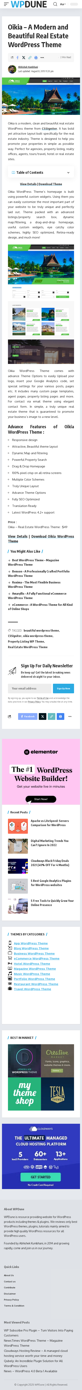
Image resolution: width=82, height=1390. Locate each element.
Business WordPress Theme (34, 953)
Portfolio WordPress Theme (34, 979)
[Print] (36, 57)
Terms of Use (43, 698)
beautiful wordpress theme (41, 630)
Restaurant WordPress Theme (36, 984)
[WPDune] (29, 4)
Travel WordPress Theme (32, 989)
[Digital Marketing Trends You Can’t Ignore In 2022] (18, 846)
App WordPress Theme (31, 943)
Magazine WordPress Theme (35, 969)
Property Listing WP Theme (26, 641)
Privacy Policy (34, 701)
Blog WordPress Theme (31, 948)
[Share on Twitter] (23, 57)
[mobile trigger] (7, 4)
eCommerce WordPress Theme (37, 958)
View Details (28, 184)
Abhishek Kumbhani (28, 67)
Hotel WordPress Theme (32, 964)
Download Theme (50, 184)
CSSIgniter (49, 128)
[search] (55, 4)
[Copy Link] (30, 57)
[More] (42, 57)
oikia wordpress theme (38, 636)
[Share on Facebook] (17, 57)
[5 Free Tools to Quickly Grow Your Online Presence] (18, 906)
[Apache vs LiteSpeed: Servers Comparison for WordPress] (18, 826)
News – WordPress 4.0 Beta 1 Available (30, 1371)
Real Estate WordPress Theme (28, 647)
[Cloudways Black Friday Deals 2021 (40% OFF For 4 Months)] (18, 866)
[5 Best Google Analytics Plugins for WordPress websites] (18, 886)
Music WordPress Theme (32, 974)
